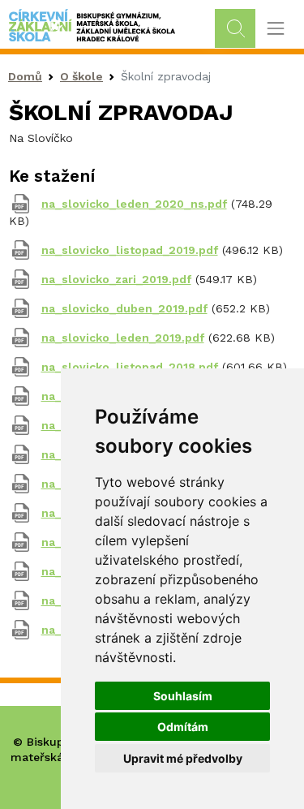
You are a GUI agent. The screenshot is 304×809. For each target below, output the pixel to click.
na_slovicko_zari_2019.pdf (116, 279)
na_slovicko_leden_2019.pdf (122, 337)
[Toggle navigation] (275, 29)
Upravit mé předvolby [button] (182, 758)
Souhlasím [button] (182, 696)
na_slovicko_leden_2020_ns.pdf (134, 203)
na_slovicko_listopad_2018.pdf (129, 366)
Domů (25, 76)
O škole (81, 76)
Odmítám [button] (182, 727)
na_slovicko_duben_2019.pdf (124, 308)
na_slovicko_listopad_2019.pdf (129, 249)
